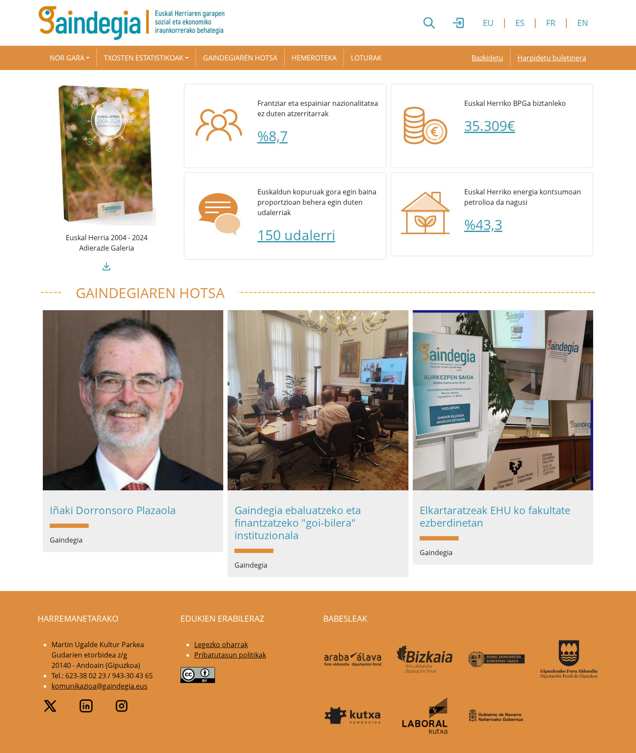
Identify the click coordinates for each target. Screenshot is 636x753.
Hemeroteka (314, 58)
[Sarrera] (135, 23)
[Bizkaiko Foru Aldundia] (425, 659)
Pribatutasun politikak (230, 655)
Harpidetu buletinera (551, 58)
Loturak (366, 58)
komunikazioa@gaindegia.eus (99, 686)
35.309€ (489, 125)
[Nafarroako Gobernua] (497, 715)
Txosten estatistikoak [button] (143, 58)
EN (582, 23)
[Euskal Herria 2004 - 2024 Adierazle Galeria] (106, 154)
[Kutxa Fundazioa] (352, 716)
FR (551, 23)
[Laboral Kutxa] (425, 716)
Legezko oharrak (221, 644)
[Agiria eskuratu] (106, 265)
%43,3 (483, 224)
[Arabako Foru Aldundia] (352, 659)
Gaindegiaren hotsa (240, 58)
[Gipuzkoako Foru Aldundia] (569, 659)
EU (488, 23)
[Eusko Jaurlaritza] (497, 659)
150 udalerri (296, 235)
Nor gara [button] (67, 58)
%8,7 (272, 136)
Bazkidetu (487, 58)
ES (519, 23)
